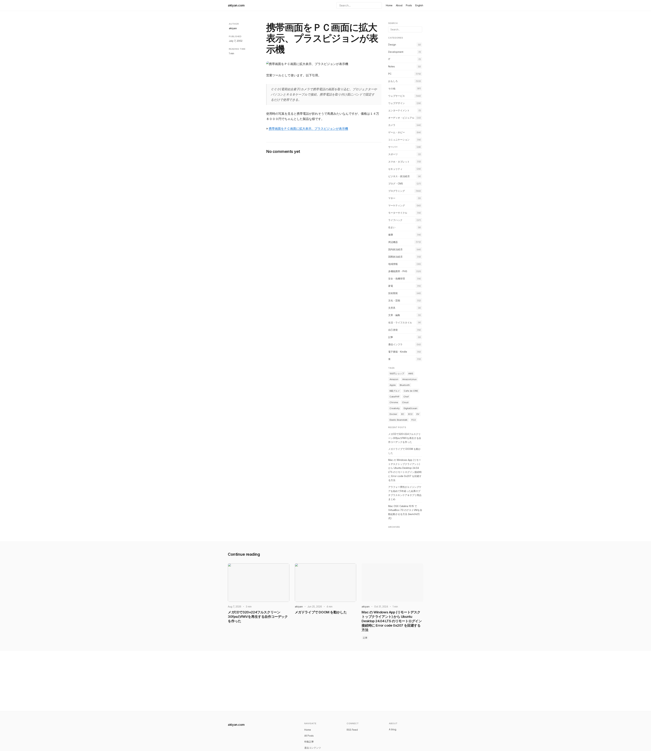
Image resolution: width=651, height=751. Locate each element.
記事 (390, 337)
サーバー (393, 146)
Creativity (395, 408)
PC (389, 73)
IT (389, 59)
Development (395, 51)
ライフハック (395, 220)
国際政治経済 (395, 256)
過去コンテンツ (312, 747)
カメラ (391, 125)
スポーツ (393, 154)
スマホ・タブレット (399, 161)
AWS (410, 373)
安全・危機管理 (396, 278)
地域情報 (393, 263)
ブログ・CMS (395, 183)
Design (392, 44)
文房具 (391, 307)
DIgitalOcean (410, 408)
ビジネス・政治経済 (399, 176)
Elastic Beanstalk (398, 419)
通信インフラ (395, 344)
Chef (406, 396)
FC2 (413, 419)
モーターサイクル (397, 212)
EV (418, 414)
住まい (391, 227)
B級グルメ (395, 390)
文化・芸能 (394, 300)
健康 (390, 234)
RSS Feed (352, 729)
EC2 (410, 414)
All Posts (309, 735)
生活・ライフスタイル (400, 322)
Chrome (394, 402)
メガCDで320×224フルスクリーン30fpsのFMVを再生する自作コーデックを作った (404, 438)
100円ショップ (397, 373)
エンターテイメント (399, 110)
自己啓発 (393, 329)
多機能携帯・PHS (397, 271)
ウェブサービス (396, 95)
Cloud (405, 402)
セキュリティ (395, 168)
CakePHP (394, 396)
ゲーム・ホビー (396, 132)
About (399, 5)
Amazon (394, 379)
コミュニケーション (399, 139)
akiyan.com (236, 5)
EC (402, 414)
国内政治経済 (395, 249)
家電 (390, 285)
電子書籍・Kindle (397, 351)
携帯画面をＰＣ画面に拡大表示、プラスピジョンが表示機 (308, 128)
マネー (391, 198)
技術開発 (393, 293)
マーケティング (396, 205)
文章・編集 (394, 315)
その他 (391, 88)
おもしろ (393, 81)
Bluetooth (405, 385)
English (419, 5)
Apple (393, 385)
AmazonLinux (409, 379)
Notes (391, 66)
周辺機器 (393, 242)
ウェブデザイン (396, 103)
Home (389, 5)
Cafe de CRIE (411, 390)
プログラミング (396, 190)
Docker (393, 414)
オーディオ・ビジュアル (401, 117)
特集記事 (309, 741)
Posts (409, 5)
